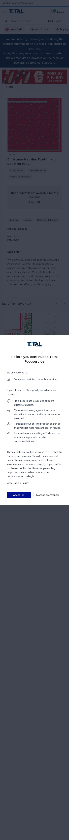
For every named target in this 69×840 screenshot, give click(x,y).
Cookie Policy (21, 483)
